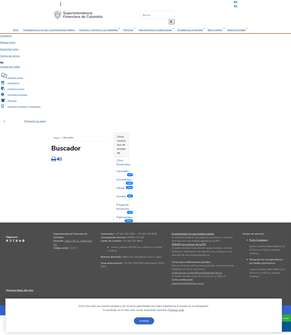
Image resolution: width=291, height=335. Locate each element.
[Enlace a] (7, 240)
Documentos (124, 180)
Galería (124, 188)
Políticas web (176, 310)
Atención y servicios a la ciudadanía (98, 30)
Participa (128, 30)
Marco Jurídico (215, 30)
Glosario (124, 196)
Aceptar (144, 321)
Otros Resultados (123, 162)
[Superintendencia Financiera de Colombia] (78, 15)
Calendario (124, 172)
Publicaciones (124, 218)
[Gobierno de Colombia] (69, 3)
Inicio (16, 30)
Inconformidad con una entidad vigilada (193, 233)
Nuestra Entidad (236, 30)
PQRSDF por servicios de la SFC (189, 244)
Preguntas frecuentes (124, 207)
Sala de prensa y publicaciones (155, 30)
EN (235, 2)
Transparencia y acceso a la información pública (49, 30)
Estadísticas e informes (190, 30)
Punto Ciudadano (258, 240)
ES (235, 6)
